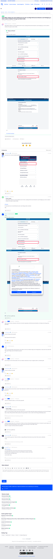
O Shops (37, 0)
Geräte (32, 4)
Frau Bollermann (7, 153)
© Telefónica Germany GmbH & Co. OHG (24, 556)
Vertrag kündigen (40, 547)
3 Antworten (3, 517)
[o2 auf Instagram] (26, 550)
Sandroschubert (7, 406)
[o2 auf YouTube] (24, 550)
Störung (13, 535)
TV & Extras (27, 4)
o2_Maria (6, 447)
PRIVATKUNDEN (3, 0)
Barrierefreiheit (18, 547)
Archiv (6, 12)
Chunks (6, 23)
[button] (6, 4)
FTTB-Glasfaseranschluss (5, 525)
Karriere (24, 547)
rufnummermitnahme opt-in (9, 136)
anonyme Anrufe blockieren (6, 521)
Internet (17, 535)
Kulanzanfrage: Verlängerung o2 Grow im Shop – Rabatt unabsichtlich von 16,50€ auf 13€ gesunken (17, 518)
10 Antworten (3, 520)
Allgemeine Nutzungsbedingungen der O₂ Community (22, 541)
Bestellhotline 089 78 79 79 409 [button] (46, 0)
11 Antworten (3, 529)
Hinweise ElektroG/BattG (32, 546)
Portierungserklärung (5, 505)
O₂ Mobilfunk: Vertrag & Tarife (6, 497)
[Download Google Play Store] (29, 554)
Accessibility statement (37, 541)
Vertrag (3, 535)
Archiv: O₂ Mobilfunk (11, 12)
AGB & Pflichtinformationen (20, 546)
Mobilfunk (6, 4)
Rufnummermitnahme (5, 496)
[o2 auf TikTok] (29, 550)
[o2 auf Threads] (32, 550)
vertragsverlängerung (23, 535)
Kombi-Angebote (20, 4)
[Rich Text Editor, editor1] (26, 474)
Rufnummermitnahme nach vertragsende (8, 502)
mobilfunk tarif (8, 535)
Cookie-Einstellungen (32, 547)
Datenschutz (11, 547)
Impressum (12, 546)
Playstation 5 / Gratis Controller (6, 515)
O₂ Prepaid (3, 506)
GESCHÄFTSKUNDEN (11, 0)
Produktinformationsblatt (43, 546)
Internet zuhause (12, 4)
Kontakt (6, 546)
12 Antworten (3, 523)
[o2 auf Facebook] (20, 550)
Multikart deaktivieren (5, 528)
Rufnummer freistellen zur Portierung (8, 508)
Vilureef (6, 213)
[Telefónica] (33, 556)
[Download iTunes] (23, 554)
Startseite (2, 12)
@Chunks (6, 204)
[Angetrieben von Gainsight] (26, 539)
